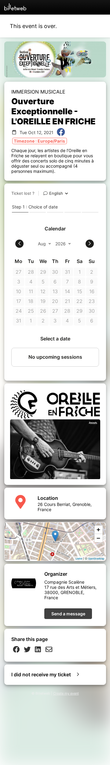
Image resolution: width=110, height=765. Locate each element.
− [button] (98, 538)
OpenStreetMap (96, 558)
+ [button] (98, 529)
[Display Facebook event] (61, 132)
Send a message (68, 613)
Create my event (66, 694)
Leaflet (78, 558)
